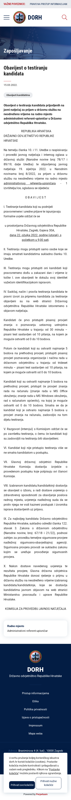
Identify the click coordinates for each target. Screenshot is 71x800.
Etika (35, 701)
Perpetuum (42, 794)
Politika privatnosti (35, 709)
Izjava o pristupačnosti (35, 717)
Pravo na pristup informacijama (49, 4)
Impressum (35, 725)
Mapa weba (35, 733)
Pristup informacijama (35, 693)
